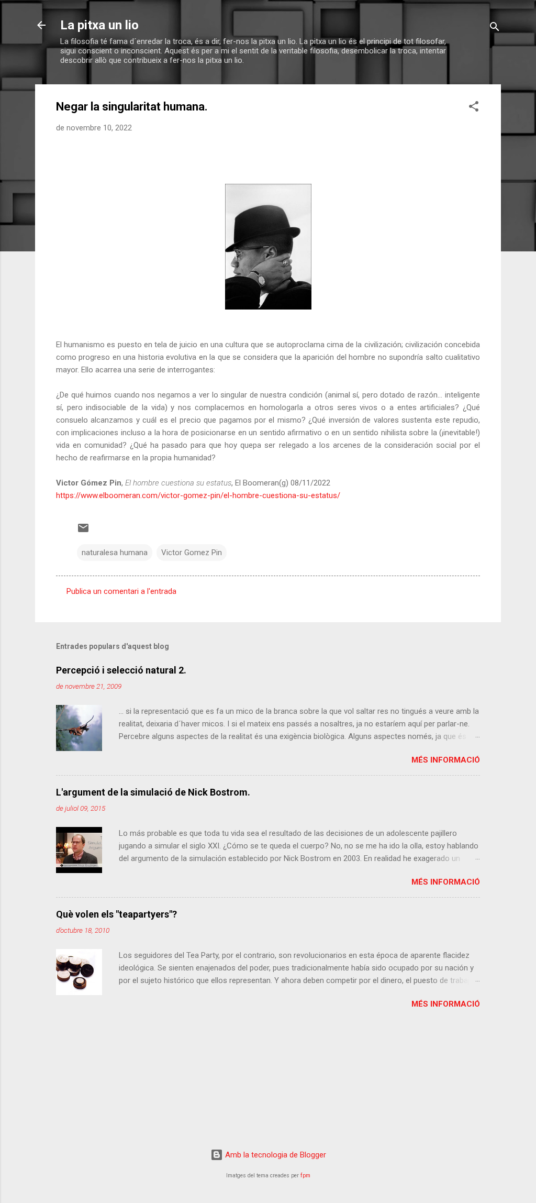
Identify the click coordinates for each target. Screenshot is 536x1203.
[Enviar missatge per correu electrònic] (83, 531)
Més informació (445, 760)
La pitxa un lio (99, 25)
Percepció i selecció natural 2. (121, 670)
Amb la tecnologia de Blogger (274, 1155)
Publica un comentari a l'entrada (121, 591)
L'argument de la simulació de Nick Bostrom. (153, 792)
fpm (305, 1175)
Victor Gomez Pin (191, 552)
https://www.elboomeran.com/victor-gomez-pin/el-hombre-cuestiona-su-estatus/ (198, 495)
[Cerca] (494, 29)
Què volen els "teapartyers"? (116, 914)
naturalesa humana (115, 552)
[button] (473, 108)
